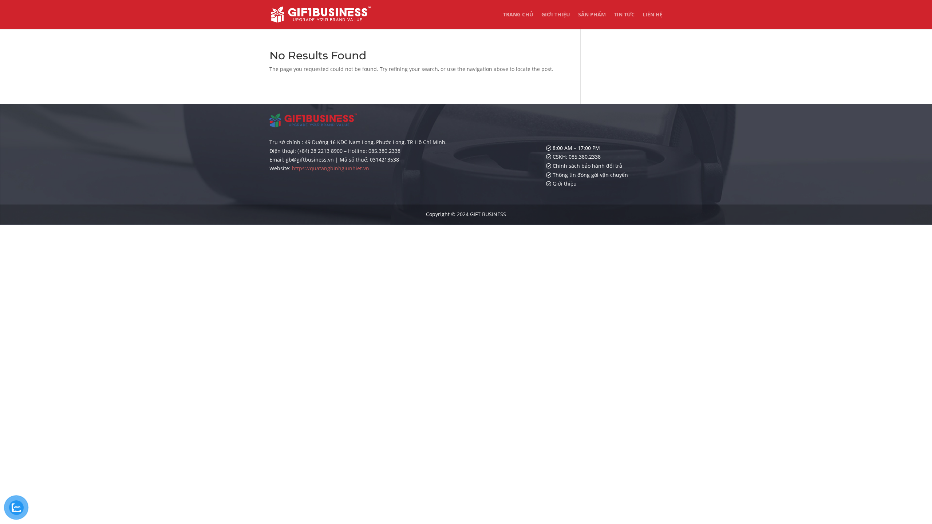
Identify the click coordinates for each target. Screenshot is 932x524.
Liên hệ (653, 15)
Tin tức (624, 15)
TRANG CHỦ (518, 15)
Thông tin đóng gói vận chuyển (589, 174)
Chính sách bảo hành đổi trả (586, 165)
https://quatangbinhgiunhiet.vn (330, 168)
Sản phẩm (592, 15)
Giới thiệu (555, 15)
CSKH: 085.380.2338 (576, 156)
